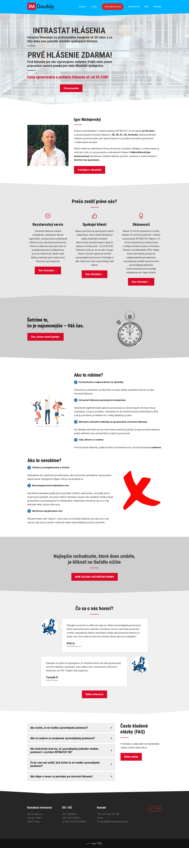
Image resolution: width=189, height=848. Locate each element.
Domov (82, 6)
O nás (94, 6)
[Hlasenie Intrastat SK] (40, 7)
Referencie (133, 6)
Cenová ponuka (112, 6)
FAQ (146, 6)
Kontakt (157, 6)
